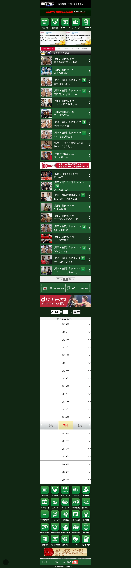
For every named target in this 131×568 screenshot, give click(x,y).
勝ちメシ (65, 545)
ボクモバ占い (86, 545)
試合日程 (45, 28)
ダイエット (75, 48)
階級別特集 (76, 508)
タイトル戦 (65, 508)
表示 (77, 312)
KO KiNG (66, 48)
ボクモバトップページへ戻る (56, 562)
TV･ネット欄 (44, 508)
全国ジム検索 (75, 520)
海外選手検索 (65, 532)
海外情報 (85, 48)
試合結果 (55, 28)
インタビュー (86, 508)
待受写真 (65, 520)
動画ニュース (65, 28)
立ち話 (58, 48)
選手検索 (86, 495)
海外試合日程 (44, 532)
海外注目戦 (76, 532)
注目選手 (86, 520)
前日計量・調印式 (47, 48)
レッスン (76, 545)
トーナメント (65, 495)
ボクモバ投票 (55, 545)
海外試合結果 (55, 532)
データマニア (86, 28)
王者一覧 (55, 508)
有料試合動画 (44, 520)
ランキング (76, 28)
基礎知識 (45, 545)
